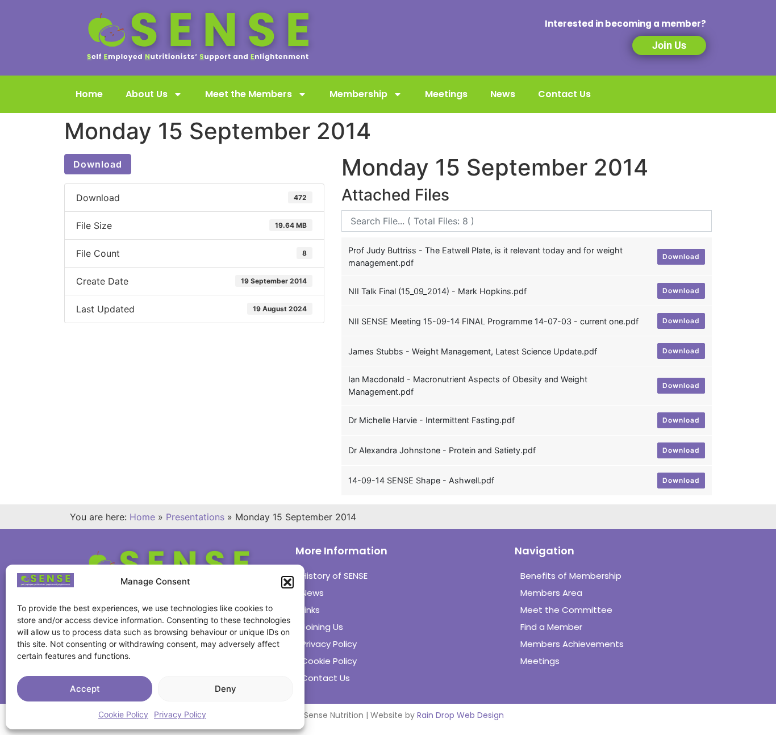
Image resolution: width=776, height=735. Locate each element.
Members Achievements (572, 644)
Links (310, 610)
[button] (287, 582)
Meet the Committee (566, 610)
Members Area (551, 593)
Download (97, 164)
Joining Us (322, 627)
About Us (147, 94)
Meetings (446, 94)
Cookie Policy (123, 714)
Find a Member (551, 627)
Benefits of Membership (570, 576)
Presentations (195, 517)
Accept (85, 688)
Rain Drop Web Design (460, 715)
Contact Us (564, 94)
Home (89, 94)
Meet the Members (248, 94)
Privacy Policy (180, 714)
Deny (225, 688)
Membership (358, 94)
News (502, 94)
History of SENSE (334, 576)
